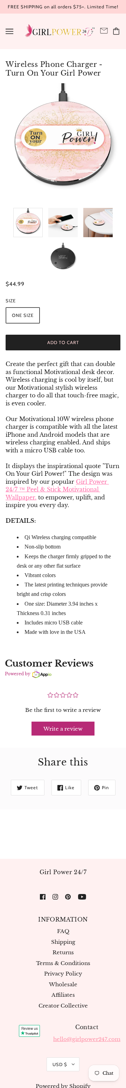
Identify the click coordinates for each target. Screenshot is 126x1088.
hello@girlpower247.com (86, 1039)
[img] (42, 896)
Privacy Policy (63, 973)
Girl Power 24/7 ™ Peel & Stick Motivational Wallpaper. (57, 489)
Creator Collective (63, 1005)
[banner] (58, 30)
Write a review (63, 728)
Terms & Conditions (63, 963)
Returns (63, 952)
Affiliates (63, 995)
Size (11, 300)
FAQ (63, 931)
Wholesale (63, 984)
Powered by (17, 673)
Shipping (63, 942)
